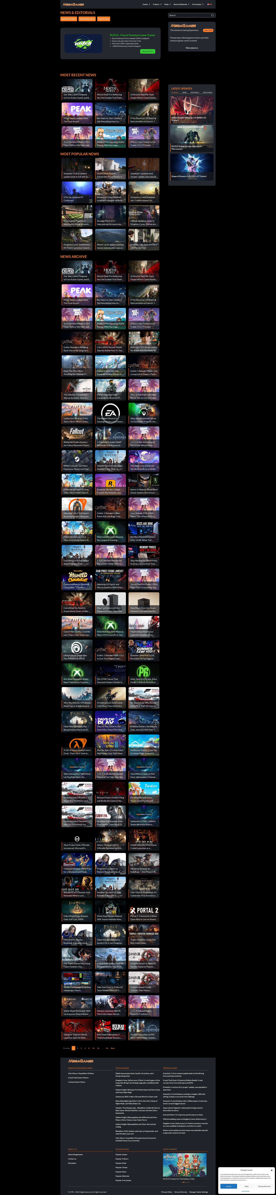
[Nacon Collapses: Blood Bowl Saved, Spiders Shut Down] (144, 484)
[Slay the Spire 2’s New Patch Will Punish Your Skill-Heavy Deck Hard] (110, 745)
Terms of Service (180, 1192)
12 (93, 1048)
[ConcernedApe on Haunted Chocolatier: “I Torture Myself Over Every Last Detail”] (77, 579)
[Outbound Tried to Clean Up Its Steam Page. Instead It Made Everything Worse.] (144, 745)
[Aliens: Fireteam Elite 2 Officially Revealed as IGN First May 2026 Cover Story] (110, 840)
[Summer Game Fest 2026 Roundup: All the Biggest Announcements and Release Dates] (144, 650)
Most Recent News (68, 19)
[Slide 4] (187, 1182)
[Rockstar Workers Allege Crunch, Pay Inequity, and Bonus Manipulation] (110, 484)
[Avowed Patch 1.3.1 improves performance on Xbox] (110, 216)
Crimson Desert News (76, 1082)
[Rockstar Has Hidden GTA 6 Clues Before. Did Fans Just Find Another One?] (77, 137)
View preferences (264, 1186)
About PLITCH (147, 51)
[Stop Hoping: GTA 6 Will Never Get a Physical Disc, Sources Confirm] (144, 508)
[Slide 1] (182, 1182)
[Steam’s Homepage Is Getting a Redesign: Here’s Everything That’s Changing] (77, 982)
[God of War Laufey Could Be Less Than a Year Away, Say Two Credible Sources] (77, 626)
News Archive (103, 19)
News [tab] (184, 92)
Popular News (121, 1172)
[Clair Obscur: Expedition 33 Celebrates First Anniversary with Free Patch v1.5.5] (144, 887)
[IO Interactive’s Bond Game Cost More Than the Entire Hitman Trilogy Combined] (110, 698)
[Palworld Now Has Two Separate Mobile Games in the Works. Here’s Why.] (110, 366)
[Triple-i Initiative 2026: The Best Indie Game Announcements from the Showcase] (144, 935)
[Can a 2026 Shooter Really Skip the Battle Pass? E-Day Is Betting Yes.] (110, 342)
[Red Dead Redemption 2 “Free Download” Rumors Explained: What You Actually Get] (110, 1029)
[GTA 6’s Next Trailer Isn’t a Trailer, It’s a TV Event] (144, 137)
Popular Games (121, 1154)
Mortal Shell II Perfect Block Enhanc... (179, 1179)
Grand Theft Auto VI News (78, 1078)
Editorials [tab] (195, 92)
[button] (272, 1170)
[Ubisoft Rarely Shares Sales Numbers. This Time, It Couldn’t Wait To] (110, 461)
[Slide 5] (188, 1182)
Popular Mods (121, 1163)
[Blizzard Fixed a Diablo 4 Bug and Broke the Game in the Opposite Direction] (110, 792)
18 (107, 1048)
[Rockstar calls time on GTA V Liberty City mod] (144, 239)
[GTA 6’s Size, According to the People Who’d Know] (144, 437)
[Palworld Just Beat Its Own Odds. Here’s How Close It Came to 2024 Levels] (77, 484)
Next (113, 1048)
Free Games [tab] (207, 92)
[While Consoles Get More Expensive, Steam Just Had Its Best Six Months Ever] (77, 461)
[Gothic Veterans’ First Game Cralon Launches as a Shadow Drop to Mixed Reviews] (144, 840)
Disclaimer (72, 1163)
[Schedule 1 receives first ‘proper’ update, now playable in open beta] (144, 168)
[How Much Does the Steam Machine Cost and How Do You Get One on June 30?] (144, 603)
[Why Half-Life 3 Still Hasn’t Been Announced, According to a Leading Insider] (77, 508)
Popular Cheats (121, 1167)
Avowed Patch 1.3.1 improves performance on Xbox (183, 1115)
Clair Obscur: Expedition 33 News (81, 1073)
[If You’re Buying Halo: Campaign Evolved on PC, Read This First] (110, 389)
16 (98, 1048)
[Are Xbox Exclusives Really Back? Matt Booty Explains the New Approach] (77, 674)
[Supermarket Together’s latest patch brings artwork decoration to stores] (77, 216)
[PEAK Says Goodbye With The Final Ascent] (77, 113)
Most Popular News (87, 19)
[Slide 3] (185, 1182)
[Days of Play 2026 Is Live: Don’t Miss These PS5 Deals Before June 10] (110, 721)
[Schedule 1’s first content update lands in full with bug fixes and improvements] (77, 168)
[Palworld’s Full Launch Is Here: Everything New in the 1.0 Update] (77, 532)
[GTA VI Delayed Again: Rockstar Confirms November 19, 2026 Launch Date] (144, 1006)
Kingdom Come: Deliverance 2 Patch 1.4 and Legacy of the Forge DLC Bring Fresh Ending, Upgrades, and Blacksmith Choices (138, 1082)
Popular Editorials (122, 1176)
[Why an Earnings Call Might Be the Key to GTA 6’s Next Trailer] (144, 389)
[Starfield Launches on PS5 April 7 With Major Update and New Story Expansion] (144, 1029)
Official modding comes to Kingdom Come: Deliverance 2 (184, 1119)
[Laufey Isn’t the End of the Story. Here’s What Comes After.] (77, 413)
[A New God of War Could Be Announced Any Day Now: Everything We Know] (110, 958)
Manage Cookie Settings (198, 1192)
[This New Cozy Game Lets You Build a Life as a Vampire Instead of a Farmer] (144, 461)
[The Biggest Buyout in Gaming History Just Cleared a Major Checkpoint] (110, 413)
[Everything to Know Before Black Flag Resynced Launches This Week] (77, 555)
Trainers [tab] (174, 92)
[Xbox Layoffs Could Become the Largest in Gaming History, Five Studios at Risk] (110, 532)
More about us (192, 48)
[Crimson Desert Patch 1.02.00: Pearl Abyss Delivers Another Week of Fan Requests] (144, 982)
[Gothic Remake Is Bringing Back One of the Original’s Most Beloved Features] (77, 342)
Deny (247, 1186)
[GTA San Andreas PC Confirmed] (77, 192)
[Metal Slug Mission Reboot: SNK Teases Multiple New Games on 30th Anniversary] (110, 911)
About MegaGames (75, 1154)
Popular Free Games (123, 1180)
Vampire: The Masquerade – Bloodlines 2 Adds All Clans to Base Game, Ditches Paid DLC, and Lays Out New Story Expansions (138, 1110)
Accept (228, 1186)
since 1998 (208, 30)
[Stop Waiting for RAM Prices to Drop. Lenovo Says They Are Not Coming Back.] (144, 555)
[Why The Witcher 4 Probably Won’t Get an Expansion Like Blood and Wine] (77, 698)
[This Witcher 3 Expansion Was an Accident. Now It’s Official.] (77, 389)
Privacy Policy (166, 1192)
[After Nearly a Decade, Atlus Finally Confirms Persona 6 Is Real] (144, 674)
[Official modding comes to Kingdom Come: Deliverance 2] (144, 216)
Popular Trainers (122, 1159)
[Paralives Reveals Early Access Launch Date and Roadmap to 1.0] (144, 792)
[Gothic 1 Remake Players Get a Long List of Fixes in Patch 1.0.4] (144, 366)
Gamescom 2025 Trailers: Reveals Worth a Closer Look (137, 1097)
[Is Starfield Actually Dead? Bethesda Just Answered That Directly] (110, 437)
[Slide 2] (183, 1182)
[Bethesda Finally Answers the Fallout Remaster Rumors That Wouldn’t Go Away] (77, 437)
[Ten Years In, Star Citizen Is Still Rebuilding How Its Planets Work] (110, 113)
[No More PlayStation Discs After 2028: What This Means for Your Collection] (144, 532)
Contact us (72, 1159)
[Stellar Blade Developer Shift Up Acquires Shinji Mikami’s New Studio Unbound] (77, 1006)
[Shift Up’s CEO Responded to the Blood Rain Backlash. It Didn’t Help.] (144, 342)
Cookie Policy (245, 1191)
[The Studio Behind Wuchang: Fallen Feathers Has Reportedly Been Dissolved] (77, 958)
